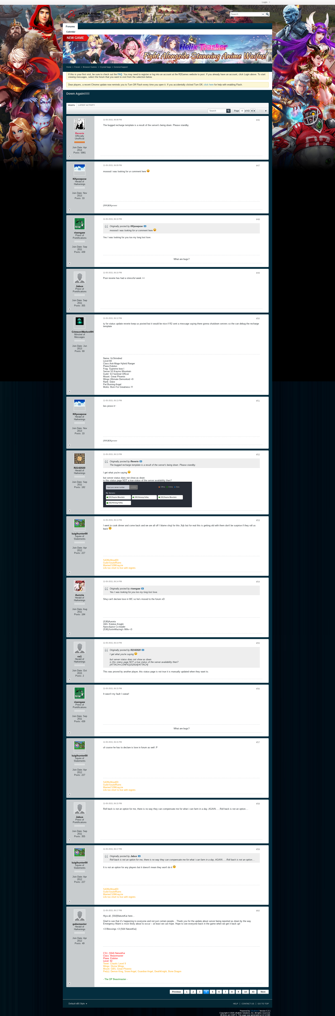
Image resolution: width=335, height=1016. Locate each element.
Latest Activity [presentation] (86, 105)
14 (245, 992)
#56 (258, 689)
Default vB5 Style (77, 1003)
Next (263, 992)
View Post (145, 226)
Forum (77, 67)
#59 (258, 849)
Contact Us (248, 1004)
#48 (258, 219)
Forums (70, 26)
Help (235, 1004)
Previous (176, 992)
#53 (258, 520)
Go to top (263, 1004)
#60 (258, 911)
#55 (258, 643)
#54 (258, 582)
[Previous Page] (252, 111)
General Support (121, 67)
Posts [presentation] (71, 105)
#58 (258, 804)
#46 (258, 120)
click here (209, 84)
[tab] (71, 105)
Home (68, 67)
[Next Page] (254, 111)
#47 (258, 165)
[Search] (267, 14)
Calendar (70, 32)
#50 (258, 318)
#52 (258, 454)
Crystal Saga (105, 67)
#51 (258, 401)
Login (265, 2)
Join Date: (77, 147)
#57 (258, 742)
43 (253, 992)
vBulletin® (255, 1011)
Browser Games (90, 67)
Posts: (76, 152)
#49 (258, 273)
